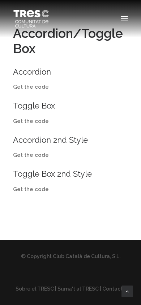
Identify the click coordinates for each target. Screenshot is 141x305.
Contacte (114, 289)
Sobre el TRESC (35, 289)
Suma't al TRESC (78, 289)
